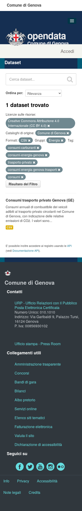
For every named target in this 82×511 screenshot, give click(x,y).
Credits (34, 492)
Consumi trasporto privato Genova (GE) (40, 200)
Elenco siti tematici (30, 417)
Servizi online (26, 408)
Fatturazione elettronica (33, 426)
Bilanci (20, 390)
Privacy (23, 481)
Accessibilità (47, 481)
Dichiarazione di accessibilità (38, 444)
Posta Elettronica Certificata (37, 307)
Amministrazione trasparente (38, 364)
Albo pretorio (25, 399)
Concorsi (22, 373)
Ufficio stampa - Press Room (38, 343)
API (69, 246)
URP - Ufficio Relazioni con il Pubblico (46, 303)
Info (6, 481)
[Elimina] (48, 126)
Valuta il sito (24, 435)
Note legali (12, 492)
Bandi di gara (25, 382)
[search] (70, 79)
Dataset (13, 62)
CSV (9, 227)
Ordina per (14, 92)
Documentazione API (26, 250)
